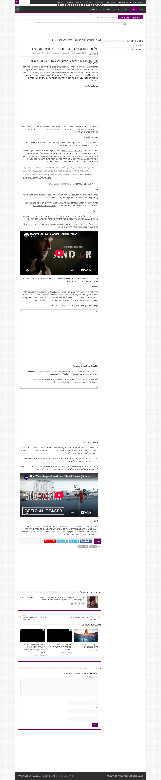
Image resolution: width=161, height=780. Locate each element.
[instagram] (60, 775)
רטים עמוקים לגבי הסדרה (72, 150)
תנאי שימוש (99, 2)
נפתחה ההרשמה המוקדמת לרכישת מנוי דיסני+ (61, 647)
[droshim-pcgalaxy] (80, 29)
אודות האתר (69, 2)
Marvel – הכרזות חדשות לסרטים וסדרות (83, 617)
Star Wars (83, 546)
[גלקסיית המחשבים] (80, 5)
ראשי (141, 9)
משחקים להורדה (24, 776)
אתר (96, 716)
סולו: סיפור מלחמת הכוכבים (44, 206)
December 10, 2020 (83, 184)
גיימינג (54, 776)
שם (96, 699)
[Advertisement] (59, 107)
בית (97, 40)
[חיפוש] (17, 2)
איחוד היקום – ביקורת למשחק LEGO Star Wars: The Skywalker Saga (34, 648)
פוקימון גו (46, 776)
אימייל (95, 707)
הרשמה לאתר (93, 9)
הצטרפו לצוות (89, 2)
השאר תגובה (36, 53)
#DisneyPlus (86, 174)
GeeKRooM (107, 9)
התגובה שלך (92, 677)
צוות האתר (78, 2)
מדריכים (116, 9)
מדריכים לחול (136, 49)
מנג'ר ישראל (137, 45)
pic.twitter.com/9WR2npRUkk (37, 178)
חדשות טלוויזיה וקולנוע (53, 53)
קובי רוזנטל (92, 53)
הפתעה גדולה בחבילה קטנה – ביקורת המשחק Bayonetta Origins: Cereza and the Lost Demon (81, 17)
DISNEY (93, 546)
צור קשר (60, 2)
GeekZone (37, 776)
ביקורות (126, 9)
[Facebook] (72, 775)
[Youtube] (65, 775)
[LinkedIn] (68, 775)
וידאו (52, 466)
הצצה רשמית (61, 224)
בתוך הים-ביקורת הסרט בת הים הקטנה (87, 645)
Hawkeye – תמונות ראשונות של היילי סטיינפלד (35, 617)
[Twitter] (70, 775)
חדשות (135, 9)
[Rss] (75, 775)
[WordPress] (62, 775)
